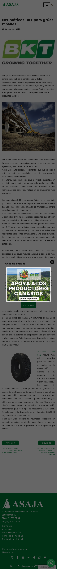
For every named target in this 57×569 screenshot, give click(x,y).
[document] (28, 284)
